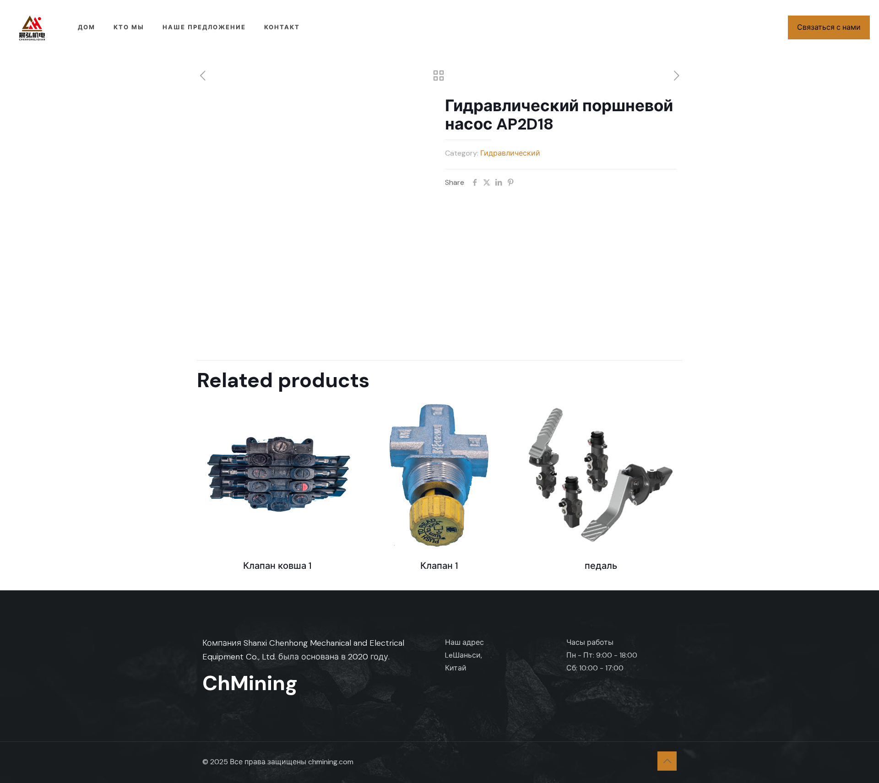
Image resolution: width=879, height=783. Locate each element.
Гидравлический (510, 153)
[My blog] (32, 27)
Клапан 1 (439, 566)
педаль (601, 566)
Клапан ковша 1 (277, 566)
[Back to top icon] (667, 761)
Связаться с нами (829, 27)
